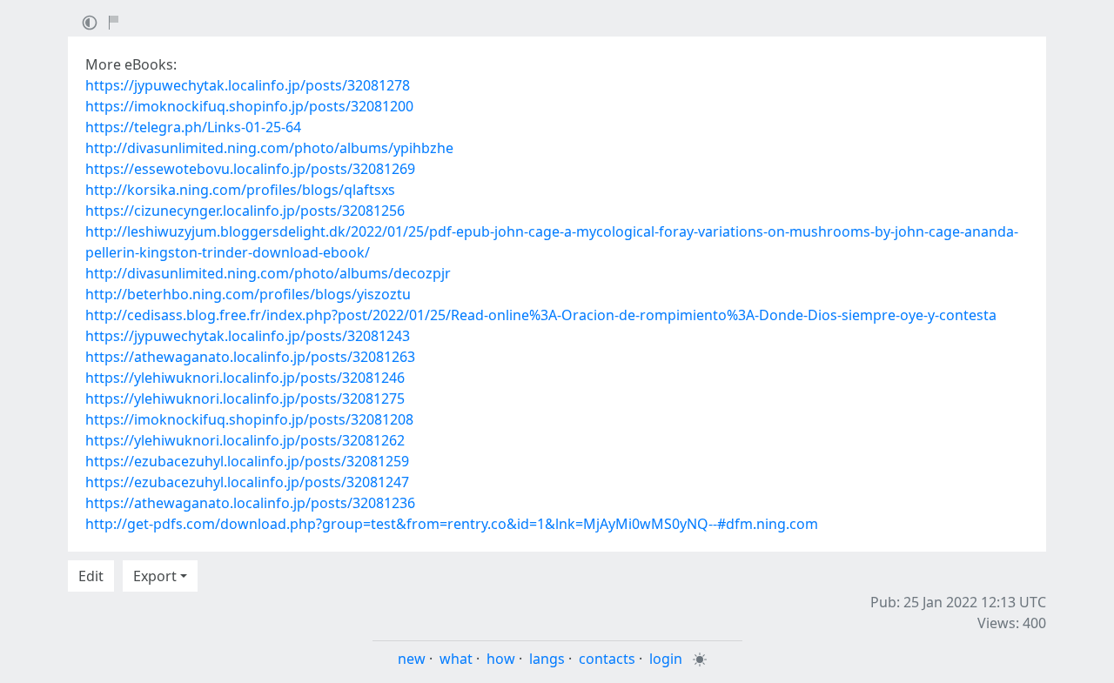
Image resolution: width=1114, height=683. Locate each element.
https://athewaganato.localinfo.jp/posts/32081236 (250, 502)
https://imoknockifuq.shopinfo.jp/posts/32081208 (249, 419)
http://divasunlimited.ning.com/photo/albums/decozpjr (268, 273)
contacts (607, 658)
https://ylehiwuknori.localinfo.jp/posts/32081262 (245, 440)
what (456, 658)
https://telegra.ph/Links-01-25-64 (193, 127)
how (501, 658)
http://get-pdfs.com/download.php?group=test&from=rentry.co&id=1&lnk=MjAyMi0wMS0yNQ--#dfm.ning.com (451, 523)
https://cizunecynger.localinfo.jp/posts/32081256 (245, 210)
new (412, 658)
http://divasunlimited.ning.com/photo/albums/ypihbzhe (269, 147)
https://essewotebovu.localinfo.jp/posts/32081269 (250, 168)
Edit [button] (91, 576)
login (665, 658)
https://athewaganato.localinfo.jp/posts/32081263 (250, 356)
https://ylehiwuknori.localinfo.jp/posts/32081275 (245, 398)
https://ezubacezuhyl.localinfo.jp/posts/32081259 (247, 461)
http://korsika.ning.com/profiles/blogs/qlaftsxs (240, 189)
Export (155, 576)
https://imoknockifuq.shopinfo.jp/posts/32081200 (249, 106)
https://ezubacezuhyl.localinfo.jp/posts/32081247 (247, 482)
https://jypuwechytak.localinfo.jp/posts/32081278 (247, 85)
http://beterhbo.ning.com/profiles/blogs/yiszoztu (248, 294)
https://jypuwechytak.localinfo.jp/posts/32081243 (247, 335)
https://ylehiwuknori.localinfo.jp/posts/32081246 (245, 377)
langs (547, 658)
